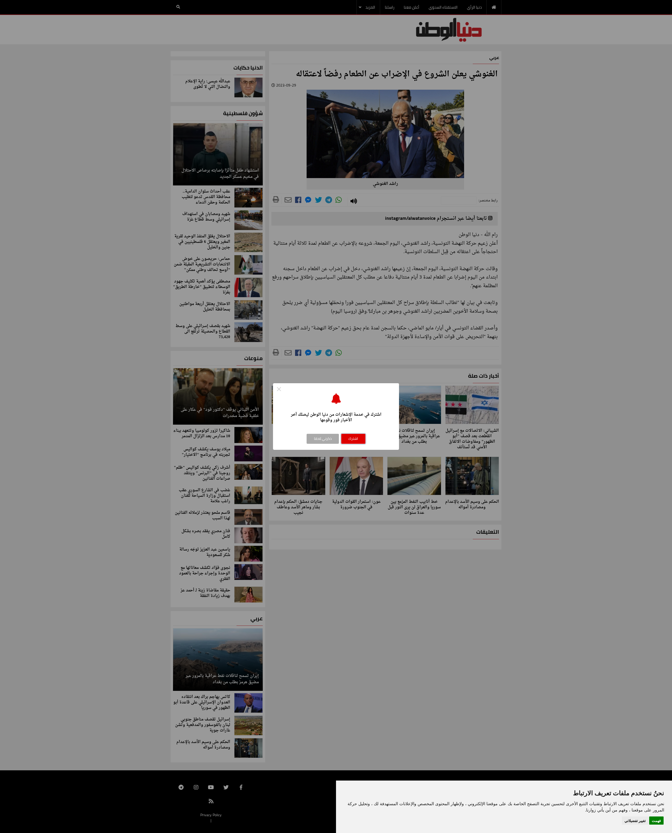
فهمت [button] (656, 820)
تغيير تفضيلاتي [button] (635, 820)
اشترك (353, 438)
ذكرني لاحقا (323, 438)
